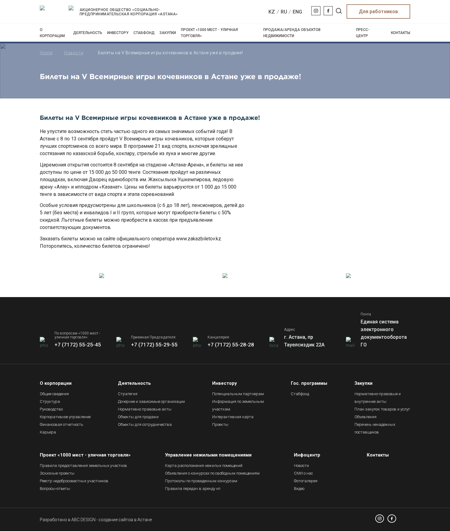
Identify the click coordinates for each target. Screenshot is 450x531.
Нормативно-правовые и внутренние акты (377, 398)
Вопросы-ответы (55, 488)
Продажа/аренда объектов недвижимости (292, 33)
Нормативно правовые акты (144, 409)
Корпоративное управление (65, 416)
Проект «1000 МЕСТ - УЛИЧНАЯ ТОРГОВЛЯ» (209, 33)
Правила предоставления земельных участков (83, 465)
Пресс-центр (362, 33)
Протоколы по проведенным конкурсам (201, 481)
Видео (299, 488)
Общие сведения (54, 394)
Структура (50, 401)
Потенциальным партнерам (238, 394)
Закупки (167, 33)
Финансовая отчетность (61, 424)
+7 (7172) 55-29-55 (154, 345)
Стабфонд (144, 33)
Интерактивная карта (232, 416)
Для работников (378, 11)
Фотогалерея (305, 481)
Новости (73, 52)
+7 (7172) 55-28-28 (231, 345)
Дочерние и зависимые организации (151, 401)
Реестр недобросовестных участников (74, 481)
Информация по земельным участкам (238, 405)
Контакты (400, 33)
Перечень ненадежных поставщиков (374, 428)
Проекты (220, 424)
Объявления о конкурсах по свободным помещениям (212, 473)
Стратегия (127, 394)
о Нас (303, 473)
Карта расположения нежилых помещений (203, 465)
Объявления (365, 416)
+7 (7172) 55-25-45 (77, 345)
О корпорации (52, 33)
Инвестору (118, 33)
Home (46, 52)
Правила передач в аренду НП (192, 488)
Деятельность (87, 33)
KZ (271, 12)
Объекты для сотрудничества (145, 424)
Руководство (51, 409)
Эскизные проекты (57, 473)
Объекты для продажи (138, 416)
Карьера (48, 432)
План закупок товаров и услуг (382, 409)
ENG (297, 12)
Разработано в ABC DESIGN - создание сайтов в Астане (96, 519)
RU (284, 12)
